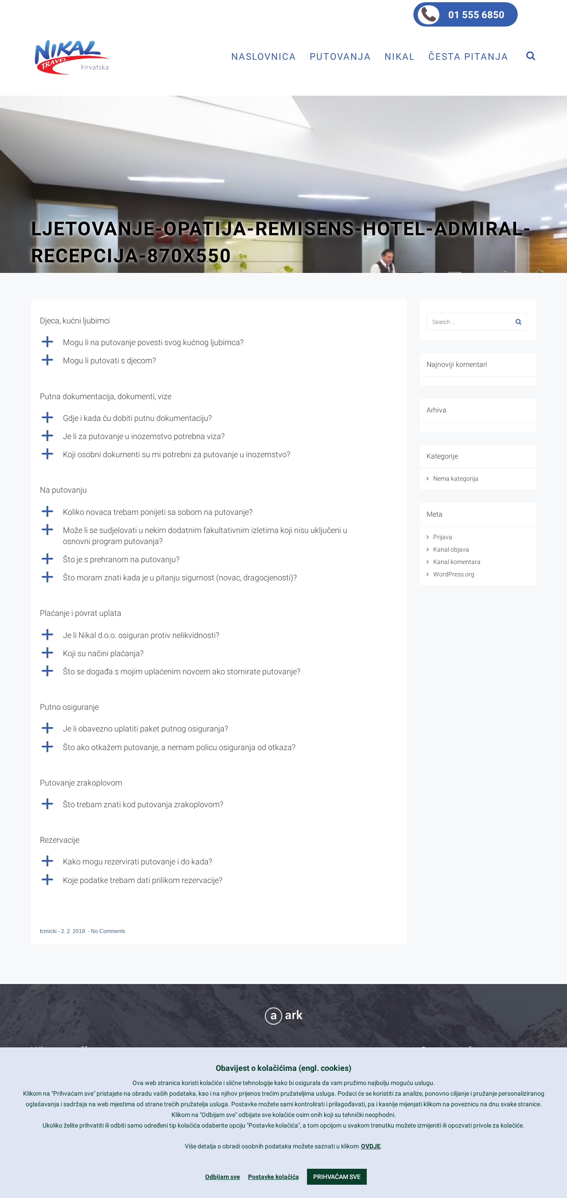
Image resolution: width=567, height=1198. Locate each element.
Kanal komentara (457, 561)
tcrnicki (49, 931)
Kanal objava (451, 549)
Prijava (442, 537)
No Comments (108, 931)
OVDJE (371, 1146)
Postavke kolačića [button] (273, 1176)
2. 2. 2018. (74, 931)
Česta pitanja (468, 56)
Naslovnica (263, 56)
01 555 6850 (476, 14)
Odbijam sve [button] (222, 1176)
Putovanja (340, 56)
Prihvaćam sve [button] (337, 1176)
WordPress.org (453, 574)
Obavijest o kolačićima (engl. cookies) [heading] (283, 1068)
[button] (219, 342)
